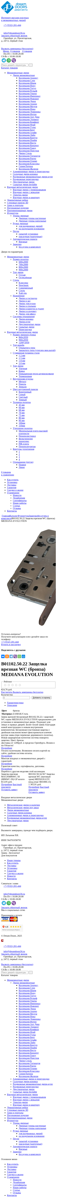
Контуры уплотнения (23, 449)
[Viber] (15, 656)
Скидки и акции (15, 490)
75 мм (22, 415)
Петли (16, 231)
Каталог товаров (9, 68)
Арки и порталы (15, 205)
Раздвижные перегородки (26, 179)
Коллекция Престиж (29, 150)
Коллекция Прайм (28, 140)
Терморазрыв (25, 376)
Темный (23, 399)
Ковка (22, 371)
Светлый (23, 397)
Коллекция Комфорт (29, 122)
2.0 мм (22, 363)
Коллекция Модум (28, 106)
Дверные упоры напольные (32, 221)
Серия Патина (26, 166)
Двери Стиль (25, 153)
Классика (23, 282)
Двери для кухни (27, 303)
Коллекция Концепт (29, 145)
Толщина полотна (22, 402)
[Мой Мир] (23, 656)
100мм (22, 423)
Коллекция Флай (27, 124)
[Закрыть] (2, 943)
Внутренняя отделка (23, 379)
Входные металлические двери (22, 187)
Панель (22, 384)
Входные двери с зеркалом (26, 192)
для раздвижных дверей (31, 226)
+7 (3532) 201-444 (12, 25)
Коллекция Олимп (28, 161)
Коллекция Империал (29, 96)
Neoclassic (24, 285)
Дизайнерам (19, 498)
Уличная (23, 368)
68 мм (22, 410)
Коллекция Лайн (27, 135)
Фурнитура (12, 213)
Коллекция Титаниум (29, 156)
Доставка (11, 485)
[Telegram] (11, 656)
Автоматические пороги (25, 239)
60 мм (22, 407)
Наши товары (14, 860)
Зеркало (23, 386)
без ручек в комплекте (30, 247)
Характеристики (15, 702)
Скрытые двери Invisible (25, 184)
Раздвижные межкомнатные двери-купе (33, 176)
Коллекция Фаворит (29, 98)
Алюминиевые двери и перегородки (31, 171)
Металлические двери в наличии (23, 805)
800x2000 (23, 267)
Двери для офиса (27, 314)
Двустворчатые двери (23, 182)
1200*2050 (24, 342)
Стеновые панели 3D (17, 202)
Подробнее (6, 748)
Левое (22, 467)
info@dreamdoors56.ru (14, 33)
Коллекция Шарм (27, 83)
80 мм (22, 418)
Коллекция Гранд (27, 148)
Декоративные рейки (17, 200)
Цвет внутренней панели (25, 389)
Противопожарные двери (19, 210)
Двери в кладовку (28, 311)
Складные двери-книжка (25, 174)
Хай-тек (23, 293)
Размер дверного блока (24, 334)
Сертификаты (20, 500)
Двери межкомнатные (24, 75)
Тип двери (18, 272)
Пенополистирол (27, 436)
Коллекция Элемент (29, 119)
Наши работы (19, 503)
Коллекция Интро (28, 114)
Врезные (23, 241)
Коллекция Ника (27, 109)
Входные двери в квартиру (26, 197)
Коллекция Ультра (28, 93)
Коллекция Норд (27, 85)
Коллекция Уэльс (27, 127)
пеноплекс (24, 441)
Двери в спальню (27, 306)
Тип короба (18, 345)
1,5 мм (22, 358)
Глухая (22, 275)
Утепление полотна (22, 428)
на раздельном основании (31, 228)
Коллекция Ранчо (27, 158)
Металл (22, 381)
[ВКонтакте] (3, 656)
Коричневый (25, 392)
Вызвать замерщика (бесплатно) (17, 48)
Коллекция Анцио (28, 104)
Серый (22, 394)
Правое (22, 464)
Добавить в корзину (41, 698)
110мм (22, 425)
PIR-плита (24, 444)
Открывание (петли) (23, 462)
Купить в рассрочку (11, 644)
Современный (26, 288)
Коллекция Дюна (27, 101)
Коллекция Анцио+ (28, 78)
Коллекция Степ (27, 80)
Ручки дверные (20, 223)
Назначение (19, 295)
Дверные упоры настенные (32, 218)
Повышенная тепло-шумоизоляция (36, 373)
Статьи (16, 505)
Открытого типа (27, 347)
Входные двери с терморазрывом (29, 189)
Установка (12, 482)
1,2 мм (22, 355)
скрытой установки (28, 234)
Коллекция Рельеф (28, 91)
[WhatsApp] (19, 656)
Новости (17, 495)
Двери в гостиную (28, 298)
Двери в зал (24, 301)
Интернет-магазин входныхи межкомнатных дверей (15, 19)
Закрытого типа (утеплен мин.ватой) (37, 350)
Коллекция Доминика (29, 111)
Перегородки (25, 329)
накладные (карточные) (30, 236)
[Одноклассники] (7, 656)
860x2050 (23, 337)
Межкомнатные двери (18, 72)
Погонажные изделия (17, 208)
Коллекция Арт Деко (29, 117)
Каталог (14, 516)
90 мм (22, 420)
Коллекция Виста (27, 143)
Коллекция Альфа (28, 132)
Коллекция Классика (29, 163)
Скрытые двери (26, 327)
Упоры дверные (21, 215)
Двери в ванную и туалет (31, 308)
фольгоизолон (26, 438)
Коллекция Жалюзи (28, 169)
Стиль (16, 280)
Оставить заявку (9, 789)
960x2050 (23, 340)
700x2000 (23, 264)
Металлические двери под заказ (23, 807)
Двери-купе (24, 321)
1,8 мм (22, 360)
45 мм (22, 405)
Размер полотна (20, 259)
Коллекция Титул (27, 88)
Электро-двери (20, 195)
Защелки (17, 244)
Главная (6, 516)
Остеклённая (25, 277)
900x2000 (23, 269)
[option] (28, 575)
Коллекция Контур (28, 137)
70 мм (22, 412)
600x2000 (23, 262)
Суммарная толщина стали (26, 353)
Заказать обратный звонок (14, 35)
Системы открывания (23, 316)
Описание (12, 705)
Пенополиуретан (27, 446)
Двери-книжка (26, 319)
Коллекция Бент (27, 130)
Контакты (12, 511)
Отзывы (17, 508)
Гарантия (11, 487)
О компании (13, 492)
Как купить (12, 479)
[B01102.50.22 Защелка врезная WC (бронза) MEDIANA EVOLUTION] (28, 575)
